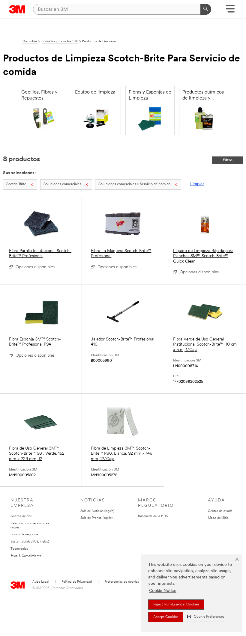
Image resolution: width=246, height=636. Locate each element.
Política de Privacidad (77, 582)
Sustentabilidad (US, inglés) (29, 541)
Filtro (227, 160)
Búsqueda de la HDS (153, 516)
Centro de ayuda (220, 511)
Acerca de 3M (21, 516)
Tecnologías (19, 549)
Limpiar (197, 184)
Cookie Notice (162, 591)
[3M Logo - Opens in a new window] (17, 9)
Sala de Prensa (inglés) (96, 518)
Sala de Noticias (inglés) (97, 511)
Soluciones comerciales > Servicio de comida (134, 184)
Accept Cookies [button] (165, 617)
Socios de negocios (24, 534)
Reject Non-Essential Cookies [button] (176, 604)
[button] (205, 617)
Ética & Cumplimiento (25, 556)
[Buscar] (205, 9)
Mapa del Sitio (218, 518)
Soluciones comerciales (62, 184)
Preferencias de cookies (121, 582)
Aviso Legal (40, 582)
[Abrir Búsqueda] (230, 11)
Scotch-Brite (16, 184)
